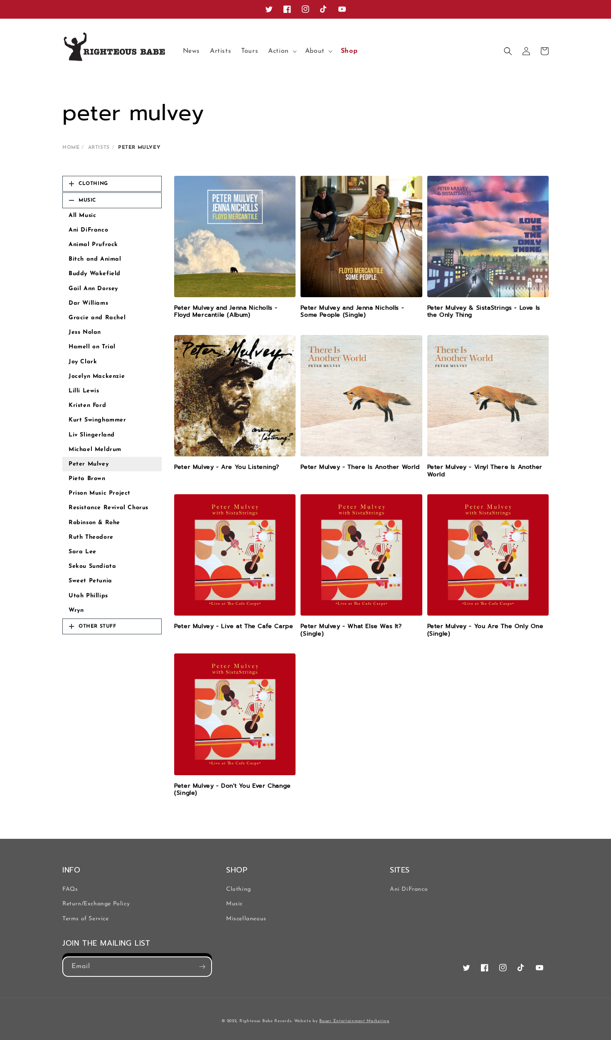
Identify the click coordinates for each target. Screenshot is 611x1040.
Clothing (238, 889)
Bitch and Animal (95, 259)
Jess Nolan (85, 332)
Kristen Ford (87, 405)
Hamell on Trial (92, 347)
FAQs (70, 889)
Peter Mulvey (88, 464)
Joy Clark (83, 362)
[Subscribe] (202, 966)
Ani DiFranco (88, 230)
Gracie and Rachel (97, 318)
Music (234, 904)
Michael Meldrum (95, 449)
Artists (99, 147)
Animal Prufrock (93, 245)
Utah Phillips (88, 596)
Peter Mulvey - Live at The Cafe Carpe (233, 626)
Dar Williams (88, 303)
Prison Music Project (100, 493)
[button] (281, 51)
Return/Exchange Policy (96, 904)
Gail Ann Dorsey (93, 289)
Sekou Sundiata (92, 566)
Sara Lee (82, 552)
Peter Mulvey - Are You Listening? (226, 467)
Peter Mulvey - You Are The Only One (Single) (485, 630)
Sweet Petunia (90, 581)
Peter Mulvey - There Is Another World (360, 467)
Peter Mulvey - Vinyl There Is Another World (484, 470)
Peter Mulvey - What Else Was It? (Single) (351, 630)
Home (70, 147)
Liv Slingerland (92, 435)
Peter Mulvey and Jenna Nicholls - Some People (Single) (352, 311)
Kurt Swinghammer (97, 420)
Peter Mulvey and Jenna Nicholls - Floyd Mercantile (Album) (226, 311)
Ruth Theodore (91, 537)
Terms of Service (85, 919)
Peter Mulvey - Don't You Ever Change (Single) (232, 789)
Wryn (76, 610)
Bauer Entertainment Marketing (354, 1021)
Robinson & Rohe (94, 523)
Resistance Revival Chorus (108, 508)
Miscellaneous (246, 919)
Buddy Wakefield (95, 274)
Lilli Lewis (84, 391)
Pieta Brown (87, 479)
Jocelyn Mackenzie (97, 376)
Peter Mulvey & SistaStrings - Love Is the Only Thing (483, 311)
